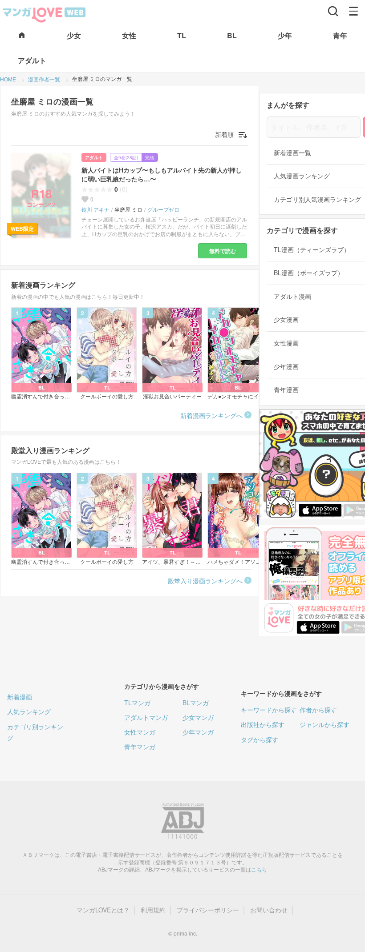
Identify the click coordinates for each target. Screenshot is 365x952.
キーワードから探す (269, 709)
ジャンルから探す (324, 724)
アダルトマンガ (146, 717)
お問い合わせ (269, 910)
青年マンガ (139, 746)
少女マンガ (198, 717)
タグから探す (259, 739)
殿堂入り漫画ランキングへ (205, 580)
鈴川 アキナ (95, 209)
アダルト (94, 157)
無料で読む (222, 251)
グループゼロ (163, 209)
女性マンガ (139, 731)
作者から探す (318, 709)
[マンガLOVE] (44, 14)
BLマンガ (195, 702)
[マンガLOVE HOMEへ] (22, 35)
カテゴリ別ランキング (35, 732)
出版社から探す (262, 724)
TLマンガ (137, 702)
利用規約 (153, 910)
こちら (259, 869)
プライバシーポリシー (208, 910)
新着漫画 (19, 696)
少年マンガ (198, 731)
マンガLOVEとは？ (103, 910)
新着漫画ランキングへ (211, 415)
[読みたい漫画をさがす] (333, 11)
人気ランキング (29, 711)
